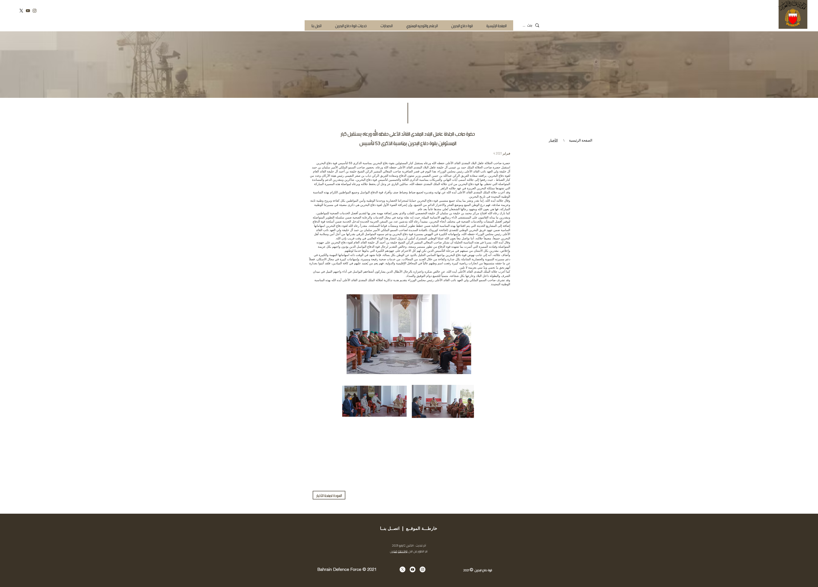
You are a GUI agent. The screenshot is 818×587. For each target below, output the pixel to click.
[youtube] (27, 10)
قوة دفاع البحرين (326, 163)
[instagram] (34, 10)
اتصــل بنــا (390, 528)
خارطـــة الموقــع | (418, 528)
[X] (21, 10)
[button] (350, 25)
